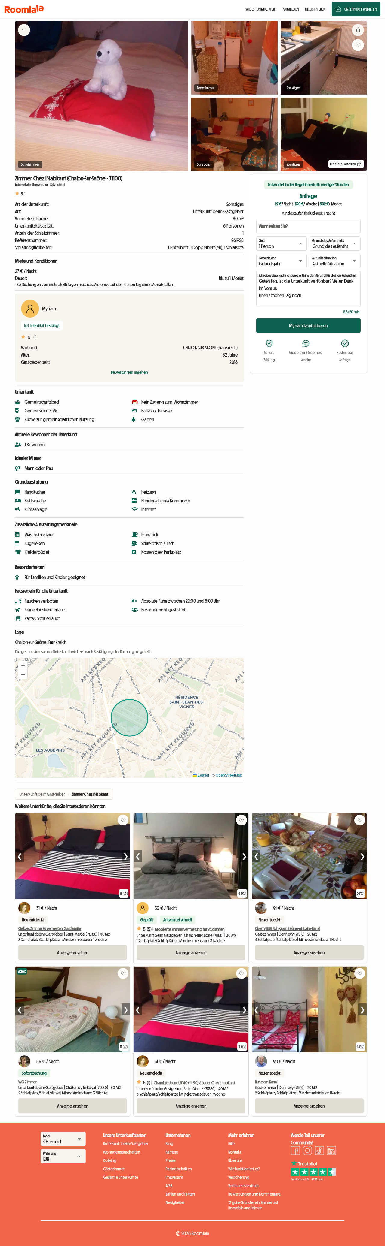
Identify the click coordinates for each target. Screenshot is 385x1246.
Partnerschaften (179, 1169)
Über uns (235, 1160)
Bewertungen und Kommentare (254, 1194)
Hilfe (231, 1144)
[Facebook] (295, 1151)
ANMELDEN (291, 9)
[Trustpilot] (313, 1179)
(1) (35, 337)
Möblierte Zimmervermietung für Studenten (190, 929)
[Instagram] (307, 1151)
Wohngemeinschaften (121, 1152)
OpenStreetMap (229, 774)
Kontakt (234, 1152)
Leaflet (203, 774)
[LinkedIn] (331, 1151)
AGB (169, 1186)
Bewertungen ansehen (129, 372)
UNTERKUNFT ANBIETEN (360, 9)
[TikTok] (319, 1151)
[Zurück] (24, 37)
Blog (169, 1144)
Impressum (174, 1177)
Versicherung (238, 1177)
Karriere (172, 1152)
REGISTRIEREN (315, 9)
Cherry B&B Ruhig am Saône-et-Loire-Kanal (287, 928)
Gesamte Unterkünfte (120, 1177)
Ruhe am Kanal (266, 1082)
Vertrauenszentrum (243, 1186)
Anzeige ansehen (72, 952)
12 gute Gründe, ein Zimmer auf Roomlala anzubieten (253, 1205)
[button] (22, 665)
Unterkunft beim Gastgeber (125, 1144)
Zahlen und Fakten (180, 1194)
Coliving (109, 1160)
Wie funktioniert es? (244, 1169)
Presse (171, 1160)
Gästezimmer (114, 1169)
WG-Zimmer (27, 1082)
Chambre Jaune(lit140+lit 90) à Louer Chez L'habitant (194, 1083)
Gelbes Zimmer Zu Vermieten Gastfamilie (49, 928)
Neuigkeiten (176, 1202)
